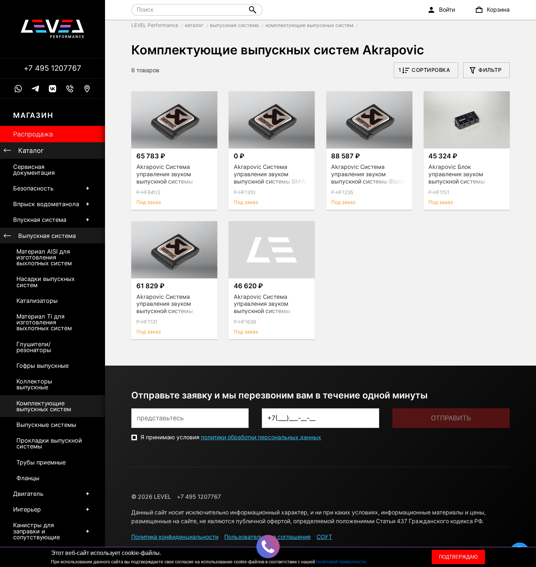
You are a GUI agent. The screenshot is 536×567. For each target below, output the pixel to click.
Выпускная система (47, 235)
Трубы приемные (41, 462)
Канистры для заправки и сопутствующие (36, 530)
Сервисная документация (34, 169)
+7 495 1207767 (52, 68)
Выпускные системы (46, 424)
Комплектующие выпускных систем (43, 406)
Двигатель (28, 493)
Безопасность (33, 188)
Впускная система (39, 219)
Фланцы (27, 478)
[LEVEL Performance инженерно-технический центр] (52, 29)
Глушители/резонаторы (33, 347)
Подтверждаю (458, 557)
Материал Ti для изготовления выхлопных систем (44, 322)
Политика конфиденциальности (174, 536)
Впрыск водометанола (46, 204)
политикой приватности (341, 561)
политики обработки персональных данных (261, 437)
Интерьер (27, 509)
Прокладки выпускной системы (49, 443)
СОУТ (324, 536)
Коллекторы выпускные (34, 384)
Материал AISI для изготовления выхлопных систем (44, 257)
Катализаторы (37, 300)
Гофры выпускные (42, 365)
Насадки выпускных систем (45, 281)
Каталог (31, 150)
